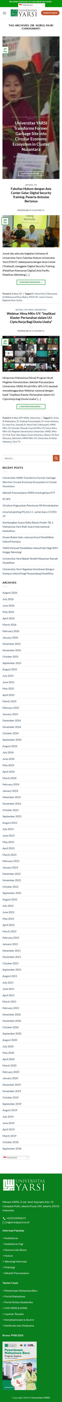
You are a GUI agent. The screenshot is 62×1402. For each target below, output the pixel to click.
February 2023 (10, 860)
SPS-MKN (28, 310)
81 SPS (6, 498)
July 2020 (8, 1046)
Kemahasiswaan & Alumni (19, 1319)
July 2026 (8, 599)
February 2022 (10, 937)
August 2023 (9, 822)
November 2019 (11, 1091)
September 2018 (11, 1148)
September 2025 (11, 662)
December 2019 (11, 1084)
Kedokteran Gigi (13, 1243)
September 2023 (11, 816)
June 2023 (8, 835)
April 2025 (8, 694)
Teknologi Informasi (15, 1261)
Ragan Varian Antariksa (32, 435)
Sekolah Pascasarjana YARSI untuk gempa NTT (28, 492)
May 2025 (8, 688)
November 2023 (11, 803)
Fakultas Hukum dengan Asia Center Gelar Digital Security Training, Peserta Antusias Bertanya (31, 195)
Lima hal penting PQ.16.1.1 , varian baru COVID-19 (29, 514)
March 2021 (9, 1001)
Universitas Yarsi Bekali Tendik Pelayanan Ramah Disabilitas (30, 560)
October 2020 (10, 1027)
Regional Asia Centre (12, 300)
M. (43, 210)
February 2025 (10, 707)
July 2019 (8, 1116)
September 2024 (11, 739)
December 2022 (11, 873)
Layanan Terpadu (14, 1313)
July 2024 (8, 752)
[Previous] (8, 107)
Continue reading (31, 173)
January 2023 (10, 867)
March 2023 (9, 854)
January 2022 (10, 944)
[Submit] (56, 458)
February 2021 (10, 1007)
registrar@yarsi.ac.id (17, 1222)
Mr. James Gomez (43, 297)
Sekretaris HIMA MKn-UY (24, 438)
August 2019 (9, 1110)
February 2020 (10, 1071)
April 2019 (8, 1129)
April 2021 (8, 995)
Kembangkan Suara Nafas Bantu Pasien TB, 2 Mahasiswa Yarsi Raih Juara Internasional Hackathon (27, 526)
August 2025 (9, 669)
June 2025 (8, 682)
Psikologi (9, 1267)
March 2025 (9, 701)
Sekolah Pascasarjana (16, 1273)
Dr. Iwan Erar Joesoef (12, 424)
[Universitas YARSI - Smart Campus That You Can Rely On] (24, 13)
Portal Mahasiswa (14, 1296)
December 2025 (11, 643)
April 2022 (8, 924)
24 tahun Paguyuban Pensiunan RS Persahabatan (30, 505)
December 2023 (11, 797)
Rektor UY (49, 435)
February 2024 (10, 784)
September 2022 (11, 892)
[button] (4, 13)
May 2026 (8, 611)
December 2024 (11, 720)
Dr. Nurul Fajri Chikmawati (44, 293)
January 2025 (10, 714)
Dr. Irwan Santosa (49, 421)
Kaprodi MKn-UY (36, 428)
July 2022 (8, 905)
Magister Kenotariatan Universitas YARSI (31, 431)
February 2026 (10, 631)
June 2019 (8, 1123)
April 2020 (8, 1059)
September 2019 (11, 1103)
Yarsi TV (17, 441)
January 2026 (10, 637)
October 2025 (10, 656)
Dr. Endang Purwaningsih (28, 421)
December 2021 (11, 950)
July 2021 (8, 982)
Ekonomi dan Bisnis (15, 1249)
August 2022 (9, 899)
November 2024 (11, 726)
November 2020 (11, 1020)
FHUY (31, 297)
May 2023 (8, 841)
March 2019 (9, 1135)
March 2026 (9, 624)
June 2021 (8, 988)
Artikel (29, 185)
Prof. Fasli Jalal (13, 435)
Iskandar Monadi (19, 428)
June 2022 (8, 912)
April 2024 (8, 771)
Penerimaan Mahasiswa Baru (21, 1290)
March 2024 (9, 778)
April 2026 (8, 618)
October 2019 (10, 1097)
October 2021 (10, 963)
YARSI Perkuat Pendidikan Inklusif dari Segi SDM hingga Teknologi (30, 550)
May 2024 (8, 765)
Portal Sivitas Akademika (18, 1302)
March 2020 (9, 1065)
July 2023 (8, 829)
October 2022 (10, 886)
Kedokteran (11, 1238)
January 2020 (10, 1078)
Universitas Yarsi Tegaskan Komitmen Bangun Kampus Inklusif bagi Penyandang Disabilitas (28, 571)
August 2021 (9, 976)
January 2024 (10, 790)
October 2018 (10, 1142)
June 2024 (8, 758)
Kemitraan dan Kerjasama (19, 1325)
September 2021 (11, 969)
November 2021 (11, 956)
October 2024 (10, 733)
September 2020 (11, 1033)
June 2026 (8, 605)
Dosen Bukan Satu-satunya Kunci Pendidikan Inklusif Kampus (28, 539)
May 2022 (8, 918)
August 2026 (9, 592)
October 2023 (10, 810)
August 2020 (9, 1039)
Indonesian (27, 5)
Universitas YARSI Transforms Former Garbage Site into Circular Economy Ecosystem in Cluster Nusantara (31, 136)
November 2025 (11, 650)
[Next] (54, 107)
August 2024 (9, 746)
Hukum (8, 1255)
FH (35, 185)
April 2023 (8, 848)
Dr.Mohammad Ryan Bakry (15, 297)
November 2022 (11, 880)
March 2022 (9, 931)
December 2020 (11, 1014)
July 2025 (8, 675)
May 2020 (8, 1052)
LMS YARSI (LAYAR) (15, 1307)
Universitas (40, 310)
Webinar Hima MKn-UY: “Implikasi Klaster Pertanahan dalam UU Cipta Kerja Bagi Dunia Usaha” (31, 318)
